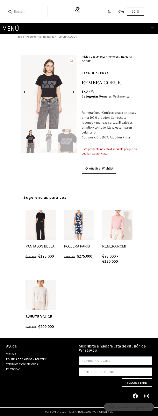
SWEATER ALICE (39, 316)
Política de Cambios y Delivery (26, 359)
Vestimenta (33, 36)
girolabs (106, 412)
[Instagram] (147, 396)
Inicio (20, 36)
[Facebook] (135, 396)
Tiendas (11, 354)
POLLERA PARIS (77, 246)
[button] (152, 28)
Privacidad (13, 369)
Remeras (48, 36)
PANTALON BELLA (40, 246)
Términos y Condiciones (22, 364)
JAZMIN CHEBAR (95, 73)
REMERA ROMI (114, 246)
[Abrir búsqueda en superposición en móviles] (26, 11)
